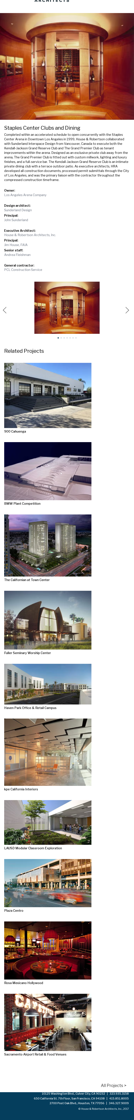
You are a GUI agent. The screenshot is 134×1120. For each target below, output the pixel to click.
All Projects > (113, 1085)
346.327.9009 (119, 1103)
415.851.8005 (119, 1098)
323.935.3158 (119, 1093)
